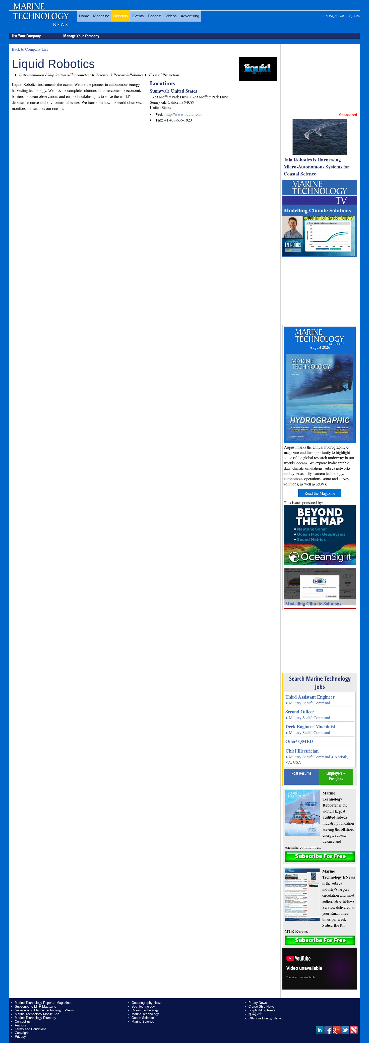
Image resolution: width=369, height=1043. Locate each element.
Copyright (22, 1033)
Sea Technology (143, 1006)
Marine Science (143, 1021)
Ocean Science (143, 1018)
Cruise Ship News (261, 1006)
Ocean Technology (145, 1010)
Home (84, 16)
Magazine (101, 16)
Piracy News (258, 1003)
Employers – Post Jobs (335, 775)
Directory (120, 16)
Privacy (20, 1036)
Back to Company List (30, 49)
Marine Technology (145, 1014)
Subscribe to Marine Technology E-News (44, 1010)
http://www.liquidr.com (184, 114)
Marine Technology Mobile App (37, 1014)
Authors (20, 1025)
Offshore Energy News (265, 1018)
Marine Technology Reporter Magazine (43, 1003)
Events (138, 16)
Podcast (154, 16)
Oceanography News (147, 1003)
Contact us (23, 1021)
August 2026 (320, 347)
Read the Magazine (319, 493)
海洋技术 (255, 1014)
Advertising (190, 16)
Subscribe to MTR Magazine (35, 1006)
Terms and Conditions (30, 1029)
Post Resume (301, 773)
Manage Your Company (81, 36)
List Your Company (26, 36)
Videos (171, 16)
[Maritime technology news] (41, 18)
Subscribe (320, 856)
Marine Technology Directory (35, 1018)
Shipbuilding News (262, 1010)
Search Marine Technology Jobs (320, 682)
